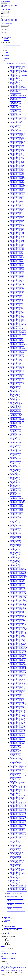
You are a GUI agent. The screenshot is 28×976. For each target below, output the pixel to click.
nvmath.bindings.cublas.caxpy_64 (18, 599)
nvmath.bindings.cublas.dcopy (17, 169)
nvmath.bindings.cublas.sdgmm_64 (18, 885)
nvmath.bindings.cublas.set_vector (18, 117)
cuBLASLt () (17, 891)
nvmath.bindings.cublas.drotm (17, 217)
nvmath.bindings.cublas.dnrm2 (17, 135)
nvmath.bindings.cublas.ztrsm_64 (17, 830)
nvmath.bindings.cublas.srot (16, 200)
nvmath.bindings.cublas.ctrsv (16, 253)
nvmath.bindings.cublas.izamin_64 (18, 625)
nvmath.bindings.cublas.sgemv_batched (15, 526)
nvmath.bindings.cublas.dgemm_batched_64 (15, 840)
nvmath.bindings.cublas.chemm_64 (18, 824)
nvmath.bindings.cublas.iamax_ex (18, 185)
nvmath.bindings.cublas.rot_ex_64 (18, 643)
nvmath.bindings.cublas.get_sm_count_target (15, 515)
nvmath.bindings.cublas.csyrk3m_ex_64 (15, 794)
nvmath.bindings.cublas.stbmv (17, 240)
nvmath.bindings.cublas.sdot (16, 142)
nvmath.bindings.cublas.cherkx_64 (18, 816)
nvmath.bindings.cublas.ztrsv (16, 255)
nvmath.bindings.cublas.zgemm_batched (15, 397)
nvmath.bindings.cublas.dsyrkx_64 (18, 812)
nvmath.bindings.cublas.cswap (17, 176)
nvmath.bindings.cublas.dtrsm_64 (17, 828)
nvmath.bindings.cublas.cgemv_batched (15, 531)
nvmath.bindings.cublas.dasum (17, 196)
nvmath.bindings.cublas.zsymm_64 (18, 822)
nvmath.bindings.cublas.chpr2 (17, 318)
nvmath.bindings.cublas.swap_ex (17, 178)
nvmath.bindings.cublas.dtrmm (17, 382)
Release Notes (7, 917)
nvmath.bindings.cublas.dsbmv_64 (18, 700)
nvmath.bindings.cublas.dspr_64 (17, 727)
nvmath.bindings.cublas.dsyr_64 (17, 719)
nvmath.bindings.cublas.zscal (16, 157)
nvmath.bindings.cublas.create (17, 85)
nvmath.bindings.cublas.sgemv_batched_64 (15, 745)
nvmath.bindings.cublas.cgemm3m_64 (15, 771)
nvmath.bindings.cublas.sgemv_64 (18, 648)
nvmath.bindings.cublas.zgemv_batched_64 (15, 753)
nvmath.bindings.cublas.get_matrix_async (15, 131)
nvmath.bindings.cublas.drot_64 (17, 636)
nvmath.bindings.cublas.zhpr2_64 (17, 743)
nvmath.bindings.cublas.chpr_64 (17, 729)
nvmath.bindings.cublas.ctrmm (17, 383)
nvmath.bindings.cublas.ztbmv (17, 244)
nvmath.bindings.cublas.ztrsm (17, 379)
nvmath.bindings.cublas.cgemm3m (18, 324)
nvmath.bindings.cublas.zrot (16, 205)
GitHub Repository (8, 922)
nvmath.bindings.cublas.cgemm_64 (18, 769)
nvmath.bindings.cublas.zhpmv (17, 284)
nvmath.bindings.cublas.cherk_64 (17, 796)
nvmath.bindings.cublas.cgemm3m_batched (15, 395)
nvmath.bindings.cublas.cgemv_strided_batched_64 (16, 761)
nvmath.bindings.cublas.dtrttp (16, 510)
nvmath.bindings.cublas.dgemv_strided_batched (15, 539)
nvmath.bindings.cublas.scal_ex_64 (18, 585)
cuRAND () (16, 911)
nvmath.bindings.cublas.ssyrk (16, 338)
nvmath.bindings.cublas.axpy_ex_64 (18, 595)
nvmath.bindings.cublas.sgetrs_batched (15, 445)
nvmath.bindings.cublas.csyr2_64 (17, 734)
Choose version (4, 12)
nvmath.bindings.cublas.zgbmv (17, 233)
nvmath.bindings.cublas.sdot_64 (17, 577)
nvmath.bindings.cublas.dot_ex (17, 139)
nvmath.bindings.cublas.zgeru (17, 291)
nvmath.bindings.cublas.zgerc (17, 292)
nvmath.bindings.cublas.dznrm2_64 (18, 573)
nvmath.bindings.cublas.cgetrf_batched (15, 429)
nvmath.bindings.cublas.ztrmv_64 (17, 663)
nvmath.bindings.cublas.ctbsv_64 (17, 688)
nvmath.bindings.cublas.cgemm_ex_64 (15, 784)
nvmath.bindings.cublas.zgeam (17, 422)
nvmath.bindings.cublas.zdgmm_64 (18, 889)
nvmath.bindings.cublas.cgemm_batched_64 (15, 843)
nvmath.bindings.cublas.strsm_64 (17, 826)
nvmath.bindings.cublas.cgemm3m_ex (15, 326)
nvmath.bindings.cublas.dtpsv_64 (17, 682)
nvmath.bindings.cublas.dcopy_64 (18, 604)
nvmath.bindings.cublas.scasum (17, 197)
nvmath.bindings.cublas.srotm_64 (17, 644)
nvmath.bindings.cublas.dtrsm (17, 376)
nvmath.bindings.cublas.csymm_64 (18, 821)
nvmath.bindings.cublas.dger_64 (17, 711)
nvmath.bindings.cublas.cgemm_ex (18, 334)
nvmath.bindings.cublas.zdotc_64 (17, 584)
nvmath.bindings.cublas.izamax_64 (18, 619)
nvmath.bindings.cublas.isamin (17, 186)
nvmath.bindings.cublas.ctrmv (17, 237)
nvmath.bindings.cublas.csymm (17, 370)
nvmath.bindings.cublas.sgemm (17, 320)
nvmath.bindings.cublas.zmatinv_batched (15, 475)
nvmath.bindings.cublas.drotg (16, 210)
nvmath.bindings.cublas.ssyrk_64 (17, 786)
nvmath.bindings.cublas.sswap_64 (18, 608)
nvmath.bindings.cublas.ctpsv (16, 259)
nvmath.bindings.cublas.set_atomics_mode (15, 107)
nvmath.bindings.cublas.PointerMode (18, 71)
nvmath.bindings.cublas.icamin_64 (18, 624)
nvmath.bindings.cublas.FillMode (17, 66)
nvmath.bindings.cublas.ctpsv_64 (17, 683)
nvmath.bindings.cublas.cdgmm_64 (18, 888)
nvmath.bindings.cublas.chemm (17, 372)
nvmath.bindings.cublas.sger (16, 285)
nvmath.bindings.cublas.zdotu (17, 147)
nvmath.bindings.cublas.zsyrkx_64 (18, 814)
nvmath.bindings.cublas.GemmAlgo (18, 75)
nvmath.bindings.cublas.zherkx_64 (18, 817)
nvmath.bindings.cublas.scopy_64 (18, 603)
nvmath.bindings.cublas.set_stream (18, 95)
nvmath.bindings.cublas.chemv (17, 272)
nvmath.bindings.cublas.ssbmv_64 (18, 699)
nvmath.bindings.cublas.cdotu (17, 145)
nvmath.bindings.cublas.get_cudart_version (15, 91)
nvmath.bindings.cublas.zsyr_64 (17, 722)
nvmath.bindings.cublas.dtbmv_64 (18, 666)
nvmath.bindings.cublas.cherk (17, 346)
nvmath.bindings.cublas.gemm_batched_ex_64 (15, 865)
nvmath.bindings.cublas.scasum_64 (18, 632)
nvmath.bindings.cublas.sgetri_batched (15, 435)
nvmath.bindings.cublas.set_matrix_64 (15, 553)
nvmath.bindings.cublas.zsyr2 (17, 311)
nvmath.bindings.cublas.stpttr (16, 504)
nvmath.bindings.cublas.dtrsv (16, 252)
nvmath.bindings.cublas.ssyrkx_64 (18, 810)
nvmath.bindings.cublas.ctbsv (16, 264)
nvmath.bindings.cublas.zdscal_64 (18, 593)
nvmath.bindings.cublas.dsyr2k (17, 352)
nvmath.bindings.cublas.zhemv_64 (18, 698)
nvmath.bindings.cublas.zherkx (17, 366)
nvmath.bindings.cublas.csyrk (17, 340)
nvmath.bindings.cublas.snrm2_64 (18, 569)
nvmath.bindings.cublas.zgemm (17, 328)
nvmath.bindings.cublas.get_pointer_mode (15, 99)
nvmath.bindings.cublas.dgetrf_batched (15, 427)
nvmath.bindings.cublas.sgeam (17, 418)
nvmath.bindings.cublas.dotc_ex (17, 141)
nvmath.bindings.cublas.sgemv (17, 224)
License (5, 921)
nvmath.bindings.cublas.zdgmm (17, 502)
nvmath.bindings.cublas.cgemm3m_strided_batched (16, 413)
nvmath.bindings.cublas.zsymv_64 (18, 695)
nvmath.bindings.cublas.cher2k (17, 356)
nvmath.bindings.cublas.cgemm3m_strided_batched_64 (17, 859)
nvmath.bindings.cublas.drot (16, 201)
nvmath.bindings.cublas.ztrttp (16, 513)
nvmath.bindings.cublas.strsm (16, 375)
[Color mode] (1, 15)
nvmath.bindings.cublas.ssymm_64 (18, 818)
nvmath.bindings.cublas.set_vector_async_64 (15, 558)
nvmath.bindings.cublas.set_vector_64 (15, 547)
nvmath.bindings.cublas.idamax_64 (18, 616)
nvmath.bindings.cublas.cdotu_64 (17, 580)
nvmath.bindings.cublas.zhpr (16, 305)
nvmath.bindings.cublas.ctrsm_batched (15, 462)
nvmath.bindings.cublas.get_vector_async (15, 125)
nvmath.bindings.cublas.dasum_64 (18, 631)
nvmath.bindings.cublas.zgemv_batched (15, 534)
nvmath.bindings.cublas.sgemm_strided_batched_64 (16, 851)
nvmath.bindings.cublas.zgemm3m (18, 330)
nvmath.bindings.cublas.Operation (18, 70)
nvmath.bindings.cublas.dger (16, 287)
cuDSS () (15, 893)
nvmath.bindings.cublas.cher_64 (17, 723)
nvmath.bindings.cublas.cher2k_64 (18, 808)
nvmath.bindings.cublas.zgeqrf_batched (15, 486)
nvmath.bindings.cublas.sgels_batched (15, 488)
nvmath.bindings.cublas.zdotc (17, 149)
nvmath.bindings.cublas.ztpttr (16, 508)
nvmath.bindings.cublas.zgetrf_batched (15, 432)
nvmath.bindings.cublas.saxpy (17, 161)
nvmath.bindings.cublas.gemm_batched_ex (15, 400)
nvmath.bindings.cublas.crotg (16, 212)
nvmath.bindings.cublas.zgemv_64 (18, 652)
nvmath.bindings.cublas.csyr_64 (17, 721)
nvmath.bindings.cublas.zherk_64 (17, 797)
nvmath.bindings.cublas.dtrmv (17, 236)
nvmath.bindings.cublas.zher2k (17, 358)
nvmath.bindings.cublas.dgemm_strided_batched (15, 408)
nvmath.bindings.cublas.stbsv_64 (17, 686)
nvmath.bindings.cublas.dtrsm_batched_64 (15, 878)
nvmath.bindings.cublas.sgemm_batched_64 (15, 838)
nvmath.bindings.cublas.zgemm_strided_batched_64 (16, 862)
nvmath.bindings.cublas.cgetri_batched (15, 440)
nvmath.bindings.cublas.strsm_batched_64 (15, 875)
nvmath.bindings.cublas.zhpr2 (17, 319)
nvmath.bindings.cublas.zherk (17, 347)
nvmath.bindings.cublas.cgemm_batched (15, 392)
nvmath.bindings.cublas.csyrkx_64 (18, 813)
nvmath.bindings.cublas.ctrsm (17, 378)
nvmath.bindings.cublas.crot (16, 202)
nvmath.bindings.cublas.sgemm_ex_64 (15, 780)
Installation (6, 40)
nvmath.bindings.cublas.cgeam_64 (18, 872)
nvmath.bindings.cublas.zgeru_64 (17, 715)
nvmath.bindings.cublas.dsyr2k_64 (18, 804)
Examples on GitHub (9, 47)
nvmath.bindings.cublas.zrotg (16, 213)
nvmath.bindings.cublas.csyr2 (17, 309)
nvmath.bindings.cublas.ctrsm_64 (17, 829)
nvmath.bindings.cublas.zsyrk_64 (17, 790)
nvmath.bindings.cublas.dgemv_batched (15, 528)
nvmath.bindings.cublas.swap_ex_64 (18, 613)
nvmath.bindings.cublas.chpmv (17, 283)
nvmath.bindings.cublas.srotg (16, 209)
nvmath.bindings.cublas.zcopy (17, 172)
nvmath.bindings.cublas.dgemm (17, 322)
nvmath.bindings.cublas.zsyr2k (17, 355)
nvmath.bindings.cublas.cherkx (17, 364)
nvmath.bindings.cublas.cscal (16, 154)
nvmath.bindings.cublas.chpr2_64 (17, 742)
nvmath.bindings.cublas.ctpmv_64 (18, 672)
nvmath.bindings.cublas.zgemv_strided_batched (15, 545)
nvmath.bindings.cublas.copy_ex (17, 166)
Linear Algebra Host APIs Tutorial (12, 45)
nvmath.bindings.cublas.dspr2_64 (17, 741)
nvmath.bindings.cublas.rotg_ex (17, 214)
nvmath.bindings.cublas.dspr (16, 303)
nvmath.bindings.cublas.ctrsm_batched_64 (15, 881)
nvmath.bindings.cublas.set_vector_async (15, 123)
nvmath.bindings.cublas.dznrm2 (17, 138)
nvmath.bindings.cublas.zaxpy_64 (18, 600)
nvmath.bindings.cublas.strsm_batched (15, 456)
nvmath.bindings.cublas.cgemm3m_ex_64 (15, 773)
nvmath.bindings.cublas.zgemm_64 (18, 775)
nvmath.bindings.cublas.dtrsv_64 (17, 676)
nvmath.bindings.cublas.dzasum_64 (18, 634)
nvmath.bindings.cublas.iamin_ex (17, 192)
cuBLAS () (16, 63)
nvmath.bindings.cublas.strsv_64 (17, 675)
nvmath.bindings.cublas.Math (16, 77)
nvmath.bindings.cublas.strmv (17, 235)
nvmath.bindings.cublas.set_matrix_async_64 (15, 563)
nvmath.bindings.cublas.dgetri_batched (15, 437)
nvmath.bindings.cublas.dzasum (17, 198)
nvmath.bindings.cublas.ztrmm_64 (18, 836)
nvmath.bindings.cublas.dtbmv (17, 241)
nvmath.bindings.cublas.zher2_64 (17, 738)
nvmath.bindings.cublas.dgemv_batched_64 (15, 748)
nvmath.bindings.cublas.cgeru (17, 288)
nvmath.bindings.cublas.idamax (17, 181)
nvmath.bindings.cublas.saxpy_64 (18, 596)
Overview (6, 38)
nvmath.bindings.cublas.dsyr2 (17, 308)
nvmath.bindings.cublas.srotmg (17, 220)
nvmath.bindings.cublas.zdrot (16, 206)
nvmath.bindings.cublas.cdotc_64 (17, 581)
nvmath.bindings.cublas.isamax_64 (18, 615)
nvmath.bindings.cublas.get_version (18, 87)
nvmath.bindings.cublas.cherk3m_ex (18, 350)
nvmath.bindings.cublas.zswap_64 (18, 612)
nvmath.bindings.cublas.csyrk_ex (17, 343)
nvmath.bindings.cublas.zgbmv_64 (18, 658)
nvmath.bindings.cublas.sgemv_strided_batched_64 (16, 756)
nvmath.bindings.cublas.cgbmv (17, 232)
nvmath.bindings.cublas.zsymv (17, 271)
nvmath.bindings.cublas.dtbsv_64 (17, 687)
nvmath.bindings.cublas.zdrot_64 (17, 642)
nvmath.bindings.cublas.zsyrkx (17, 363)
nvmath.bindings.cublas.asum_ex (17, 193)
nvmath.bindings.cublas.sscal (16, 151)
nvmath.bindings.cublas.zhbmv (17, 279)
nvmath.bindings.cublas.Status (17, 81)
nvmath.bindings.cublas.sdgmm (17, 498)
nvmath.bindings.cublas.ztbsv (16, 265)
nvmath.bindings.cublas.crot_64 (17, 638)
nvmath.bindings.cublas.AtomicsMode (15, 73)
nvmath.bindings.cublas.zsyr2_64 (17, 735)
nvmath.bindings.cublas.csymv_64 (18, 694)
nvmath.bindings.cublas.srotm (17, 216)
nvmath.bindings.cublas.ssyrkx (17, 359)
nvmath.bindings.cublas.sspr (16, 301)
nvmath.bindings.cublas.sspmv (17, 280)
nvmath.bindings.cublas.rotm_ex (17, 218)
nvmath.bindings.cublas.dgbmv (17, 230)
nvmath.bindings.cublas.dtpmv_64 (18, 671)
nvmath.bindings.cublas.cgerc (17, 289)
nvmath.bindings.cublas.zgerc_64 (17, 717)
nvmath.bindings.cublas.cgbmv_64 (18, 656)
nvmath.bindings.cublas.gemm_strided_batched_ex (16, 403)
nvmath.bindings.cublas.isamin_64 (18, 621)
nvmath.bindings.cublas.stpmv (17, 245)
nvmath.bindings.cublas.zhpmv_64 (18, 708)
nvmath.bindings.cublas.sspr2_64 (17, 739)
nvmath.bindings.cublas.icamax (17, 182)
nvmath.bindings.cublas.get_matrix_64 (15, 555)
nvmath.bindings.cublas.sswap (17, 173)
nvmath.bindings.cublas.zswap (17, 177)
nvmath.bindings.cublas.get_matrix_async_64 (15, 566)
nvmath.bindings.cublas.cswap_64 (18, 611)
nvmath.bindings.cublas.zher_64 (17, 725)
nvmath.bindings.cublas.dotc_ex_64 (18, 576)
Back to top (3, 2)
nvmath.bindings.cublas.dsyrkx (17, 360)
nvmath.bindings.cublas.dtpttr (16, 505)
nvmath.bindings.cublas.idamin (17, 188)
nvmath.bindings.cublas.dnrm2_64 (18, 571)
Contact (20, 970)
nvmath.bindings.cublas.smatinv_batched (15, 467)
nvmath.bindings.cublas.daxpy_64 (18, 597)
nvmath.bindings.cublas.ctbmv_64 (18, 667)
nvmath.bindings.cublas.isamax (17, 180)
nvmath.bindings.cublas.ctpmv (17, 248)
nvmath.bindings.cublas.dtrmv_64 (18, 660)
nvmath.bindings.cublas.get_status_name (15, 520)
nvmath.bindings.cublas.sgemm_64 (18, 766)
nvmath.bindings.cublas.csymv (17, 269)
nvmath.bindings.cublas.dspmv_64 (18, 706)
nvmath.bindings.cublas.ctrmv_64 (17, 662)
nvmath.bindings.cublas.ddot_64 (17, 579)
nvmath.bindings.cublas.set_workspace (15, 93)
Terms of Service (13, 969)
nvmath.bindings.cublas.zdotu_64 (17, 583)
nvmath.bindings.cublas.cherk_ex (17, 348)
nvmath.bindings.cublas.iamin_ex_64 (18, 627)
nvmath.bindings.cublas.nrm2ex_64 (18, 568)
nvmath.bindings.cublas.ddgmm (17, 500)
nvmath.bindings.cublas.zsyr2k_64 (18, 806)
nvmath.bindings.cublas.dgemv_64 (18, 650)
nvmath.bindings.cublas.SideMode (18, 68)
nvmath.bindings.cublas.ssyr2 (16, 307)
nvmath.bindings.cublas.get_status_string (15, 523)
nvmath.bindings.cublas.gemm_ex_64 (18, 782)
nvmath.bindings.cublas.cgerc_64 (17, 714)
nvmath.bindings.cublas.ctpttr (16, 506)
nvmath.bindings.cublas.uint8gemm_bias (15, 336)
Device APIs (7, 55)
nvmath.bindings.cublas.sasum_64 (18, 629)
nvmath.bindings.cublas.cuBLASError (15, 83)
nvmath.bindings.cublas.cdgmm (17, 501)
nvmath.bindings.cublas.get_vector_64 (15, 550)
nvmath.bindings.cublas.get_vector (18, 118)
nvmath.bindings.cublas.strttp (16, 509)
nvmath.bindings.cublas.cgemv (17, 226)
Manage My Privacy (13, 967)
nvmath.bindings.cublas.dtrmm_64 (18, 833)
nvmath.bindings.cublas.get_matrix (18, 121)
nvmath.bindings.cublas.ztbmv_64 (18, 668)
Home (5, 32)
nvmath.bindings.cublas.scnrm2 (17, 137)
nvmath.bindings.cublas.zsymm (17, 371)
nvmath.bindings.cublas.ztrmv (17, 239)
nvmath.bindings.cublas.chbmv (17, 277)
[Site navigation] (1, 4)
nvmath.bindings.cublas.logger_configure (15, 115)
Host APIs (6, 52)
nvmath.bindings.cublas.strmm (17, 380)
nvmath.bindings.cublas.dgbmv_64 (18, 655)
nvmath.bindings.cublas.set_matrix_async (15, 128)
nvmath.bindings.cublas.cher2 (17, 312)
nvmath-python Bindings (9, 926)
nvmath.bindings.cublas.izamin (17, 190)
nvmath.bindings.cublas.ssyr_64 (17, 718)
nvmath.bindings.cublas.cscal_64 (17, 589)
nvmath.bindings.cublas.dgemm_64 (18, 767)
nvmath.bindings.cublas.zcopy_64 (18, 607)
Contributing (7, 920)
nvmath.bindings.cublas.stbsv (16, 261)
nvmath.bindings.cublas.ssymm (17, 367)
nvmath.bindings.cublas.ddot (16, 143)
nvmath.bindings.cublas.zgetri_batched (15, 443)
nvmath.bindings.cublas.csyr (16, 296)
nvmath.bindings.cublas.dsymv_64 (18, 692)
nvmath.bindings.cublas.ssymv (17, 267)
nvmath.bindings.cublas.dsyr (16, 295)
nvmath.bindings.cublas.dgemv (17, 225)
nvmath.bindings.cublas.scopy (17, 168)
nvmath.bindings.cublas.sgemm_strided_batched (15, 405)
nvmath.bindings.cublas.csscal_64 (18, 591)
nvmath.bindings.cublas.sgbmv (17, 229)
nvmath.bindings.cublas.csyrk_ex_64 (18, 791)
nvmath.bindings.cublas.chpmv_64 (18, 707)
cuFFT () (15, 896)
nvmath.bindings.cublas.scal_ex (17, 150)
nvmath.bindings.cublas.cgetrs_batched (15, 451)
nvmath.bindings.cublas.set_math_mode (15, 112)
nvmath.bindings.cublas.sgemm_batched (15, 387)
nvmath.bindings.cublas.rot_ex (17, 208)
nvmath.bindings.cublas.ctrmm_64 (18, 834)
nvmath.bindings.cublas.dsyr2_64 (17, 733)
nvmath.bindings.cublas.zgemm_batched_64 (15, 848)
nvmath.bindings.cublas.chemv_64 (18, 696)
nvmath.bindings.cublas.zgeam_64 (18, 873)
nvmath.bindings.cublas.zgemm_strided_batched (15, 416)
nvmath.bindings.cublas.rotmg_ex (17, 222)
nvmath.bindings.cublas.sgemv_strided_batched (15, 536)
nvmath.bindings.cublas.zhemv (17, 273)
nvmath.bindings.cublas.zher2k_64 (18, 809)
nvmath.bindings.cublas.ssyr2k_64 (18, 802)
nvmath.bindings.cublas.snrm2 (17, 134)
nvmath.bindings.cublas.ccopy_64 (18, 605)
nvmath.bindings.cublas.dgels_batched (15, 491)
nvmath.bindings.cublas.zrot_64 (17, 640)
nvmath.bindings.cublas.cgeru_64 (17, 712)
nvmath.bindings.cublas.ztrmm (17, 384)
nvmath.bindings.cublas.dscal (16, 153)
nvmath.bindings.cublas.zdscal (17, 158)
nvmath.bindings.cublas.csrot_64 (17, 639)
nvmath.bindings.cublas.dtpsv (17, 257)
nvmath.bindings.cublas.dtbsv (17, 263)
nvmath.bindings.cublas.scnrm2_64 (18, 572)
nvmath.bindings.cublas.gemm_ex (18, 332)
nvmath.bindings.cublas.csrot (16, 204)
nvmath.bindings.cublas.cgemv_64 (18, 651)
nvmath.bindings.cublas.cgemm (17, 323)
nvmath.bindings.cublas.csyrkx (17, 362)
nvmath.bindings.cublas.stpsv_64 (17, 680)
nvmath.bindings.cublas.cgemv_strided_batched (15, 542)
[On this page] (1, 18)
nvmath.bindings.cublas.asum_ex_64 (18, 628)
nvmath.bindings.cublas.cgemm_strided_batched (15, 411)
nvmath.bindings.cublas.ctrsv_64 (17, 678)
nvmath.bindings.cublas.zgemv (17, 228)
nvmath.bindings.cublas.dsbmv (17, 276)
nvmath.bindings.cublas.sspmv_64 (18, 704)
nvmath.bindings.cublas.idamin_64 (18, 623)
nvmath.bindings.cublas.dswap (17, 174)
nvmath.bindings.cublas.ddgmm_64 (18, 887)
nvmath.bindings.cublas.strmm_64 (18, 832)
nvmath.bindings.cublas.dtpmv (17, 247)
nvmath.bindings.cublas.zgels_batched (15, 496)
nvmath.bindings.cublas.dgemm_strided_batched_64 (16, 854)
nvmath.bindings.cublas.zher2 (17, 313)
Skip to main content (5, 1)
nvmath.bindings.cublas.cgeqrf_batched (15, 483)
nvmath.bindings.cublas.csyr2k (17, 354)
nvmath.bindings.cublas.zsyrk (17, 342)
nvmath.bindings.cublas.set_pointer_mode (15, 101)
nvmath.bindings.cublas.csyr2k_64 (18, 805)
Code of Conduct (8, 918)
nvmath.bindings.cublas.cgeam (17, 421)
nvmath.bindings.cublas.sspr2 (16, 315)
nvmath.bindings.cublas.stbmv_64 (18, 664)
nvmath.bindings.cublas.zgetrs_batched (15, 453)
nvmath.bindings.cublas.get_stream (18, 97)
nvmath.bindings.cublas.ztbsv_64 (17, 690)
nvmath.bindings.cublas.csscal (17, 156)
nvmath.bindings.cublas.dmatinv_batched (15, 470)
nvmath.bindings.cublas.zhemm (17, 374)
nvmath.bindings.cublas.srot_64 (17, 635)
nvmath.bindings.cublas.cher (16, 299)
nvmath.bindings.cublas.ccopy (17, 170)
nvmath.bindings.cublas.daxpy (17, 162)
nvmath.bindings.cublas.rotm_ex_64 (18, 647)
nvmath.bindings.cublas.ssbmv (17, 275)
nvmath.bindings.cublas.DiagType (18, 67)
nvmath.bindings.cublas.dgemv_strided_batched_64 (16, 759)
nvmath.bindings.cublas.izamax (17, 184)
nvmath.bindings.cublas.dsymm (17, 368)
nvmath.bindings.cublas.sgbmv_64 (18, 654)
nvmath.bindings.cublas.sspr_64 (17, 726)
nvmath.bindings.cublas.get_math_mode (15, 109)
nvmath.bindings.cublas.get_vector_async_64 (15, 561)
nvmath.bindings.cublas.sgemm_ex (18, 331)
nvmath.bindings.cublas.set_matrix (18, 119)
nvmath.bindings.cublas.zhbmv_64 (18, 703)
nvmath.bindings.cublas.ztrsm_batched (15, 464)
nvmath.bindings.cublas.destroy (17, 86)
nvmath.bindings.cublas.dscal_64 (17, 588)
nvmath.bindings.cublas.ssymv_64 (18, 691)
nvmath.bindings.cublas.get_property (18, 89)
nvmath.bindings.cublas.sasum (17, 194)
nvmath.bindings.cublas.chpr (16, 304)
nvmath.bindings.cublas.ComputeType (15, 79)
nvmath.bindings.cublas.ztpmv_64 (18, 674)
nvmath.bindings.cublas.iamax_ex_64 (18, 620)
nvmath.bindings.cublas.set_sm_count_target (15, 518)
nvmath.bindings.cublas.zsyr (16, 297)
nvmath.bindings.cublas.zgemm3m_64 (15, 778)
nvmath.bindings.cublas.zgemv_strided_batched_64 (16, 764)
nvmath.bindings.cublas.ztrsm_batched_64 (15, 883)
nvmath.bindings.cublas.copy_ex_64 (18, 601)
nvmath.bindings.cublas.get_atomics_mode (15, 104)
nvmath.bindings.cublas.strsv (16, 251)
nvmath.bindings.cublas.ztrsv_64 (17, 679)
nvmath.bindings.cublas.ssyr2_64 (17, 731)
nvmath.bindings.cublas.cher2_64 (17, 737)
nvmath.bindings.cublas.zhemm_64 (18, 825)
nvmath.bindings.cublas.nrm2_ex (17, 133)
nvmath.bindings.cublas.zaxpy (17, 165)
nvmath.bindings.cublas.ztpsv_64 (17, 684)
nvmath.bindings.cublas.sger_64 (17, 710)
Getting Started (7, 37)
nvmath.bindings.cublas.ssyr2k (17, 351)
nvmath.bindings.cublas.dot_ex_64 (18, 575)
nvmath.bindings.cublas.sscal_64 (17, 587)
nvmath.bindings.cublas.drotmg (17, 221)
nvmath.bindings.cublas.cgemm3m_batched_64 (15, 846)
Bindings (6, 60)
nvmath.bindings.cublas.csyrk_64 (17, 789)
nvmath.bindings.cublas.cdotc (17, 146)
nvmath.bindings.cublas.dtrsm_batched (15, 459)
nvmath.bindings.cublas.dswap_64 (18, 609)
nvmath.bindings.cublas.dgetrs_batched (15, 448)
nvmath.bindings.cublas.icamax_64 (18, 617)
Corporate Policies (5, 970)
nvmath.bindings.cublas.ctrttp (16, 512)
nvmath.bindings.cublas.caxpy (17, 164)
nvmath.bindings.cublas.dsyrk (17, 339)
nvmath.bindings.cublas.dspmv (17, 281)
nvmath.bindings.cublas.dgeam (17, 419)
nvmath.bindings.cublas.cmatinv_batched (15, 472)
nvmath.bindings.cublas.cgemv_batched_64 (15, 751)
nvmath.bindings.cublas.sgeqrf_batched (15, 478)
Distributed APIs (7, 58)
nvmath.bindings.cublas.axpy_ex (17, 160)
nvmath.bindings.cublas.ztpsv (16, 260)
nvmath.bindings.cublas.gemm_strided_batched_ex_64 (17, 867)
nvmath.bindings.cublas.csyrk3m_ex (18, 344)
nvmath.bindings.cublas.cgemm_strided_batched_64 (16, 856)
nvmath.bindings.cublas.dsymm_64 (18, 820)
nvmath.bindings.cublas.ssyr (16, 293)
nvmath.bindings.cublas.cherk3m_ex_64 (15, 800)
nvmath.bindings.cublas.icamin (17, 189)
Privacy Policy (4, 967)
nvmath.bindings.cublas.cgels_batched (15, 494)
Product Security (14, 970)
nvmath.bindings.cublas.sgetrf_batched (15, 424)
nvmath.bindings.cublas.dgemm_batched (15, 389)
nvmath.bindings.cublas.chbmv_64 (18, 702)
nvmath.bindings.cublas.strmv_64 (17, 659)
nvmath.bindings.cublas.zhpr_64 (17, 730)
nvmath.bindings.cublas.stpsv (16, 256)
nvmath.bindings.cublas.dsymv (17, 268)
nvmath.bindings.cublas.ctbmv (17, 243)
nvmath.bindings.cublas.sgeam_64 (18, 869)
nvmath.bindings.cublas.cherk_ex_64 (18, 798)
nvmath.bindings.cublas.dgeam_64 (18, 870)
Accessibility (20, 969)
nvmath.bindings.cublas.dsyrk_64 (17, 787)
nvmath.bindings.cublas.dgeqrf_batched (15, 480)
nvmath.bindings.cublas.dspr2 (17, 316)
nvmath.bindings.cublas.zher (16, 300)
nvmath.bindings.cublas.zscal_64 (17, 592)
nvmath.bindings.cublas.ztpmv (17, 249)
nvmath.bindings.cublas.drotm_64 (18, 646)
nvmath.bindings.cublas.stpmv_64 (18, 670)
